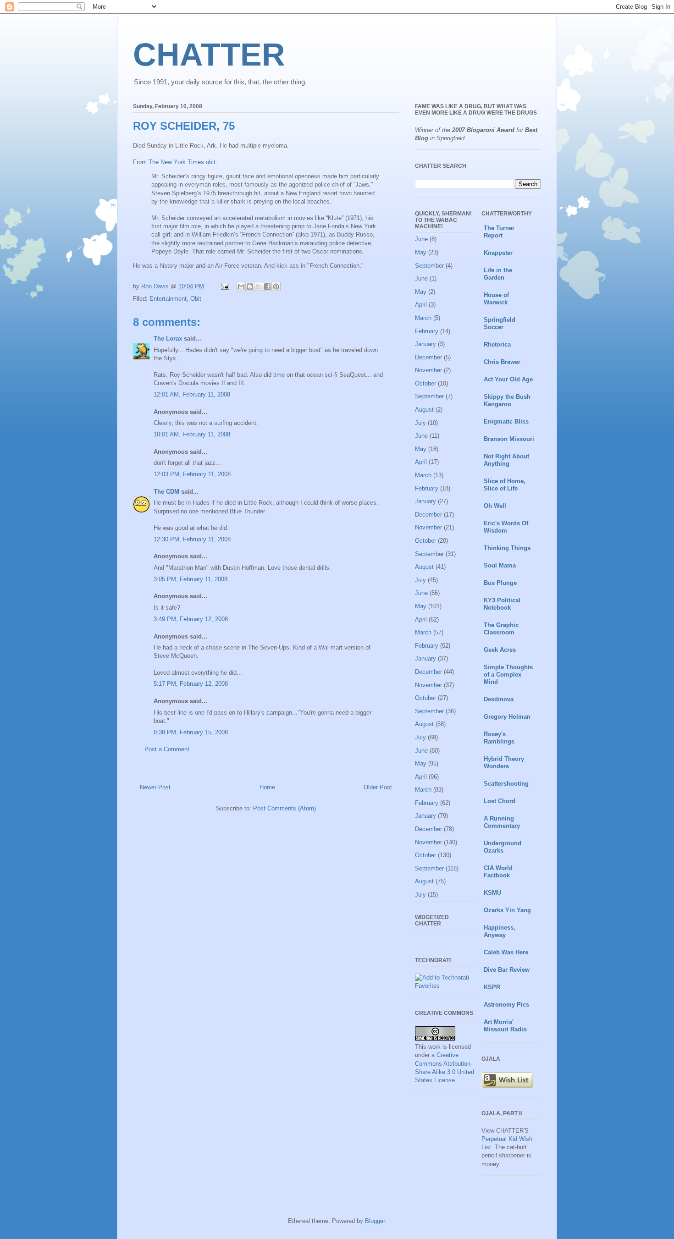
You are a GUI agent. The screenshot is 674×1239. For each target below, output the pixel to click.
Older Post (378, 787)
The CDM (166, 491)
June (421, 239)
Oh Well (495, 505)
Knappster (498, 252)
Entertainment (168, 298)
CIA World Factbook (498, 872)
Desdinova (499, 699)
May (420, 252)
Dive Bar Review (507, 969)
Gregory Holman (507, 716)
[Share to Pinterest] (276, 286)
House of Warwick (496, 299)
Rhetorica (497, 344)
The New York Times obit (182, 162)
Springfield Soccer (499, 323)
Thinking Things (507, 548)
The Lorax (168, 338)
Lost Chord (499, 801)
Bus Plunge (500, 582)
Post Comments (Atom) (284, 808)
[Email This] (241, 286)
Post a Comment (166, 749)
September (429, 265)
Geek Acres (500, 649)
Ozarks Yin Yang (507, 910)
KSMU (492, 892)
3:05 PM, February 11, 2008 (190, 579)
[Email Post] (224, 286)
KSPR (492, 987)
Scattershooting (506, 783)
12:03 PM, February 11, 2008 (192, 474)
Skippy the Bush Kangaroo (507, 400)
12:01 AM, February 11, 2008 (192, 394)
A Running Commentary (502, 822)
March (423, 317)
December (428, 357)
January (425, 344)
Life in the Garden (498, 274)
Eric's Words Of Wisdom (506, 527)
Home (267, 787)
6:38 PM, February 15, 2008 (191, 732)
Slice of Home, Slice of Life (504, 485)
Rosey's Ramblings (499, 738)
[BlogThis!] (249, 286)
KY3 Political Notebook (502, 604)
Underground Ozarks (502, 847)
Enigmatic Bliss (506, 421)
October (425, 383)
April (421, 304)
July (420, 422)
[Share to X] (258, 286)
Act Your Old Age (508, 379)
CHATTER (209, 54)
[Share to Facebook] (267, 286)
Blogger (375, 1220)
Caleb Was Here (506, 952)
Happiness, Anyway (499, 931)
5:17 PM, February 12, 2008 (191, 683)
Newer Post (155, 787)
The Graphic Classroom (501, 629)
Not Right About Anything (506, 460)
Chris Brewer (502, 361)
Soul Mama (500, 565)
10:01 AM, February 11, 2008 (192, 434)
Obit (195, 298)
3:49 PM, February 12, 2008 (191, 619)
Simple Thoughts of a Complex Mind (508, 674)
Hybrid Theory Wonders (504, 762)
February (426, 331)
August (424, 409)
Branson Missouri (509, 438)
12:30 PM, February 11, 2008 (192, 539)
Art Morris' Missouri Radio (505, 1026)
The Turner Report (499, 232)
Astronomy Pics (506, 1004)
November (428, 370)
